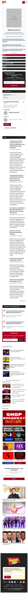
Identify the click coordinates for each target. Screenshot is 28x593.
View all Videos (5, 405)
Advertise (8, 584)
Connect (7, 124)
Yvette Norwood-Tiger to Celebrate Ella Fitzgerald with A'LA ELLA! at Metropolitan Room (13, 45)
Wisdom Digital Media (17, 588)
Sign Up (21, 339)
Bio (5, 55)
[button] (23, 2)
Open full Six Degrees (10, 128)
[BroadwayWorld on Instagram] (12, 582)
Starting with (6, 109)
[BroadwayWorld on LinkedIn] (15, 582)
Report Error (21, 586)
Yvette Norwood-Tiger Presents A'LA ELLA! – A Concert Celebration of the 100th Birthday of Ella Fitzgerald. (13, 40)
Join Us (20, 584)
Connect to (6, 116)
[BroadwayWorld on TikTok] (18, 582)
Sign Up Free (14, 85)
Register (16, 2)
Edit (6, 66)
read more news (14, 53)
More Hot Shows (8, 462)
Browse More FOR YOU (13, 380)
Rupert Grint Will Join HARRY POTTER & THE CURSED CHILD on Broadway (13, 499)
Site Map (16, 586)
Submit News (6, 586)
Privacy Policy (17, 589)
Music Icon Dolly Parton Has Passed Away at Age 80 (14, 514)
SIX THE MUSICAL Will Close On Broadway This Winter (14, 529)
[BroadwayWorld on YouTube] (24, 582)
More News (22, 300)
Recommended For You (7, 346)
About (12, 584)
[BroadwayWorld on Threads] (21, 582)
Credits (6, 60)
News (6, 57)
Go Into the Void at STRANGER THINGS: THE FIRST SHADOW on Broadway (18, 401)
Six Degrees (9, 63)
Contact (16, 584)
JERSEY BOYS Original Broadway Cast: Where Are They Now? (14, 544)
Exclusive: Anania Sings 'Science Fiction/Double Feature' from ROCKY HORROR (18, 391)
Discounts (20, 462)
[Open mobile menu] (26, 2)
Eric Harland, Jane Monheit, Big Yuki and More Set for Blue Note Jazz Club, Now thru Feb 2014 (14, 50)
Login (20, 2)
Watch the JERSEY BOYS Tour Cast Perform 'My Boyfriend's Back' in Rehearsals (18, 386)
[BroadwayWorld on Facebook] (9, 582)
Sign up (14, 478)
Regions (12, 586)
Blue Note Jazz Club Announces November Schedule (16, 232)
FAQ (5, 69)
